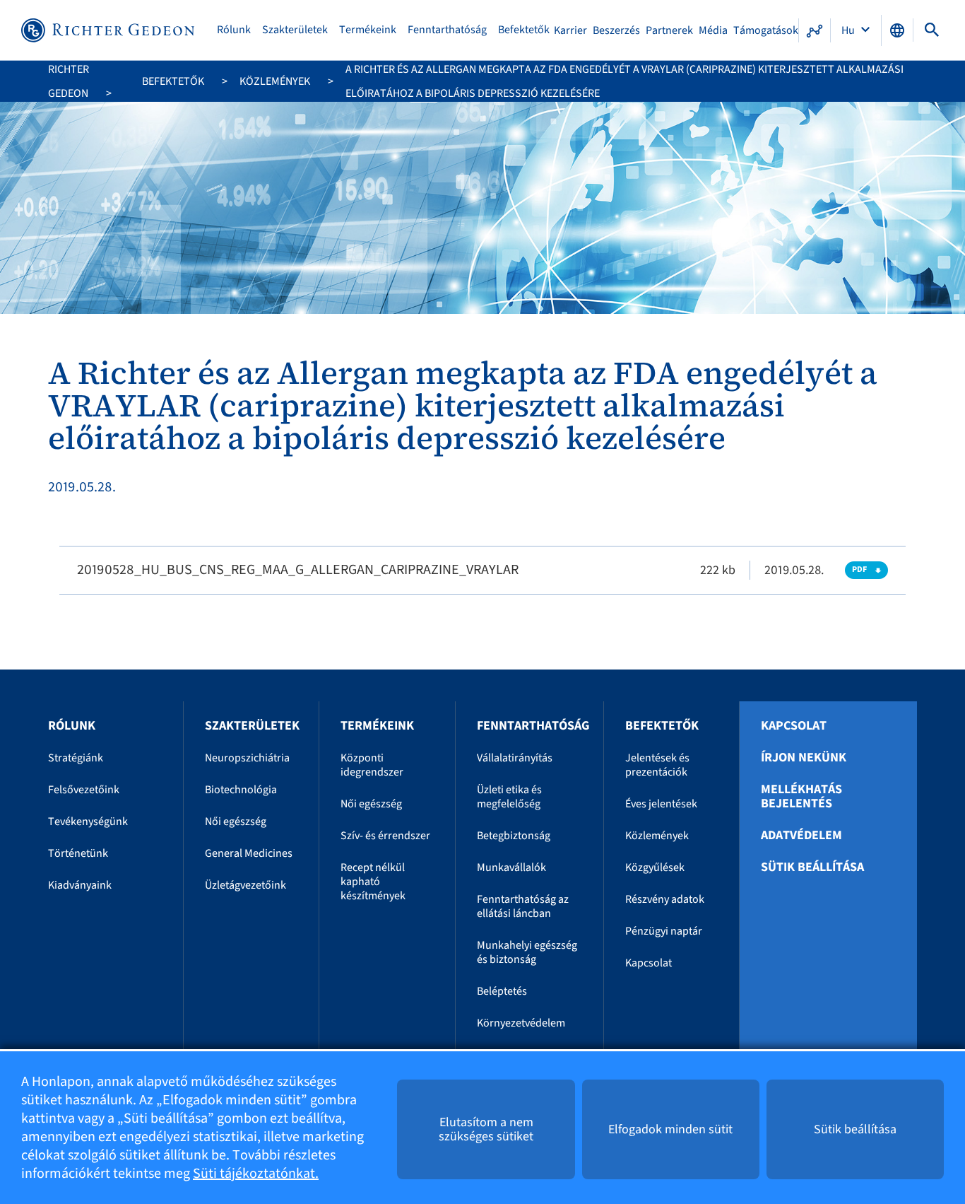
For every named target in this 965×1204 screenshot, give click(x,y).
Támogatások (765, 30)
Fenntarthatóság (447, 30)
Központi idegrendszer (372, 765)
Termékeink (367, 30)
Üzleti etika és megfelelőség (509, 797)
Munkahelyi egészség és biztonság (527, 952)
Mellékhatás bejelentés (801, 797)
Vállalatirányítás (514, 758)
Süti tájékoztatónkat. (256, 1173)
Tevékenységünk (88, 821)
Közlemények (274, 81)
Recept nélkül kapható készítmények (373, 882)
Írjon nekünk (803, 758)
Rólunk (234, 30)
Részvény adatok (664, 899)
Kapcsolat (648, 963)
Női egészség (235, 821)
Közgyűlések (655, 867)
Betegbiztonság (513, 835)
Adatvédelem (801, 836)
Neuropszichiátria (247, 758)
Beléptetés (502, 991)
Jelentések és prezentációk (657, 765)
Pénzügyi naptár (663, 931)
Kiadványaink (80, 885)
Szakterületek (295, 30)
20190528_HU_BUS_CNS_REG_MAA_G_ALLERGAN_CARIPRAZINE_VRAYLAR (298, 570)
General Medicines (248, 853)
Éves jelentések (661, 804)
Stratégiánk (75, 758)
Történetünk (78, 853)
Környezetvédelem (521, 1023)
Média (713, 30)
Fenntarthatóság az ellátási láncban (523, 906)
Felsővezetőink (83, 789)
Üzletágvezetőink (245, 885)
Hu (849, 30)
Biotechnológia (241, 789)
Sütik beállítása (812, 867)
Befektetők (524, 30)
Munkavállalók (511, 867)
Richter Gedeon (68, 81)
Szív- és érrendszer (385, 835)
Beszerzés (616, 30)
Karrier (570, 30)
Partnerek (669, 30)
